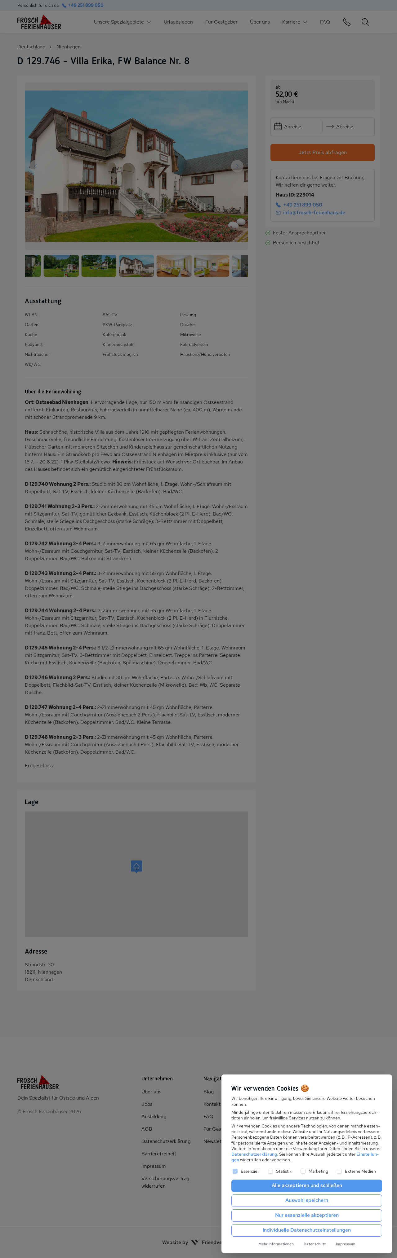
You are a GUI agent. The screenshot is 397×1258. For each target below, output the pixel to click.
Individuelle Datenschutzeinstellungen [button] (307, 1230)
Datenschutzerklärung (254, 1154)
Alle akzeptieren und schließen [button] (307, 1185)
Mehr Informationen (276, 1244)
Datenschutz (315, 1244)
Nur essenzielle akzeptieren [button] (307, 1215)
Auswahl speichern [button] (306, 1200)
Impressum (345, 1244)
